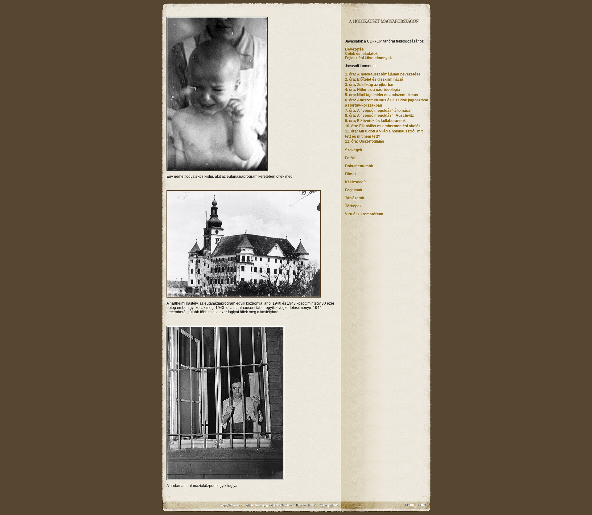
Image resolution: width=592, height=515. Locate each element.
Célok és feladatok (361, 53)
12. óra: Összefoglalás (364, 141)
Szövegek (353, 150)
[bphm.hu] (422, 507)
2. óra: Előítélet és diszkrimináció (374, 79)
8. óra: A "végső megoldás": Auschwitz (379, 115)
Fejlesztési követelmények (368, 58)
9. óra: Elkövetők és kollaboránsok (375, 121)
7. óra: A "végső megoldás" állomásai (378, 110)
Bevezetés (354, 49)
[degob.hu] (410, 507)
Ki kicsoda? (355, 182)
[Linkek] (306, 507)
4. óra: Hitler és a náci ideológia (372, 89)
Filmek (351, 174)
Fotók (350, 158)
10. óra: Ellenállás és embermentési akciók (383, 126)
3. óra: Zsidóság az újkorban (369, 85)
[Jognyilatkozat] (257, 507)
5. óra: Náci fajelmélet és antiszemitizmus (381, 95)
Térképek (353, 206)
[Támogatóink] (329, 507)
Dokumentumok (359, 166)
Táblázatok (354, 198)
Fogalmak (353, 190)
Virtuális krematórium (364, 214)
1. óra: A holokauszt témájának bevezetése (383, 74)
